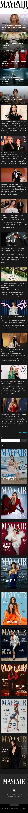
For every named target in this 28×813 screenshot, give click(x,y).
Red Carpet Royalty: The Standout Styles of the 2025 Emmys (13, 415)
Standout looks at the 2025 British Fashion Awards (13, 318)
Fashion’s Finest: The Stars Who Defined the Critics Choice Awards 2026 (13, 250)
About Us (3, 795)
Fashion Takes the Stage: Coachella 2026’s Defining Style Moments (13, 70)
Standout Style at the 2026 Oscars (13, 122)
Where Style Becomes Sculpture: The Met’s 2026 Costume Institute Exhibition (13, 286)
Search (2, 438)
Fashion (8, 23)
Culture (3, 23)
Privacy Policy (16, 795)
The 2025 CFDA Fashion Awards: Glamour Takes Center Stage (12, 382)
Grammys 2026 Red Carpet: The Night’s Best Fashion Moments (12, 185)
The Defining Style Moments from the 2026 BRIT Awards (13, 154)
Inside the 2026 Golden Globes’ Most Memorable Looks (12, 216)
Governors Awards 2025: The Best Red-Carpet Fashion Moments (13, 351)
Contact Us (9, 795)
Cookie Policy (17, 796)
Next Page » (23, 432)
